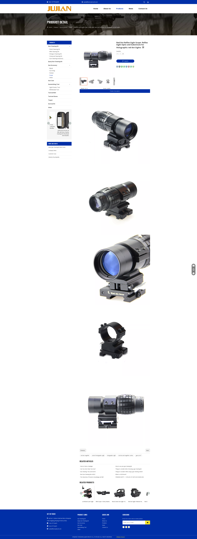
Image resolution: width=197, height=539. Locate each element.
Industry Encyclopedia (53, 157)
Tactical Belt (52, 93)
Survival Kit (51, 104)
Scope (51, 75)
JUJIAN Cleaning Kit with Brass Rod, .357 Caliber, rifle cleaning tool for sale (61, 114)
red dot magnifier (85, 455)
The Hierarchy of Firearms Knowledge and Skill (91, 477)
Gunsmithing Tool (53, 84)
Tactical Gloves (53, 96)
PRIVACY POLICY (120, 537)
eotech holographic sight (98, 455)
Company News (52, 150)
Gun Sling (52, 70)
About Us (104, 521)
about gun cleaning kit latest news (56, 147)
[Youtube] (129, 527)
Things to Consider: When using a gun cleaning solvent (129, 471)
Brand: (105, 88)
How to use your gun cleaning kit (124, 466)
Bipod (51, 68)
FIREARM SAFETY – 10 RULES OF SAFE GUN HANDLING (130, 477)
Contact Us (105, 527)
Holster (51, 73)
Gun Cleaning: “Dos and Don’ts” (88, 471)
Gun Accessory (52, 65)
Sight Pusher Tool (54, 87)
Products (104, 523)
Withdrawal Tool (54, 90)
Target (50, 100)
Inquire (126, 61)
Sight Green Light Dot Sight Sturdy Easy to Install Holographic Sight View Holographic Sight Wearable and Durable (144, 501)
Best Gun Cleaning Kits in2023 (87, 474)
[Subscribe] (147, 522)
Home (103, 518)
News (103, 525)
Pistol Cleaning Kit (54, 49)
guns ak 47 (138, 455)
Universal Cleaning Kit (55, 56)
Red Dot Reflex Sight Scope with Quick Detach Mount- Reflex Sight (128, 501)
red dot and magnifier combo (125, 455)
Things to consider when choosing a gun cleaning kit (129, 469)
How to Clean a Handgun (86, 466)
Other (51, 77)
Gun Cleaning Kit (53, 46)
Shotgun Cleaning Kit (55, 54)
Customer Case (52, 154)
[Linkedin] (126, 527)
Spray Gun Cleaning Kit (55, 61)
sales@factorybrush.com (90, 2)
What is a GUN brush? (121, 474)
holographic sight (111, 455)
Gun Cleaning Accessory (56, 58)
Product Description (115, 91)
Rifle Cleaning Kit (54, 51)
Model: (82, 88)
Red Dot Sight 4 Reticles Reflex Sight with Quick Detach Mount (112, 501)
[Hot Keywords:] (144, 2)
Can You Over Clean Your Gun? (88, 469)
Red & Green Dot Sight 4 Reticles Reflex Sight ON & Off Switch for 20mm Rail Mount (95, 501)
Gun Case (51, 80)
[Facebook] (124, 527)
